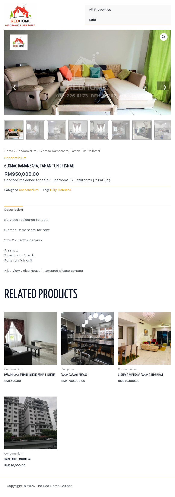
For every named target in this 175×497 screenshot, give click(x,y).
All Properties (100, 10)
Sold (92, 20)
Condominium (26, 151)
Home (8, 151)
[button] (164, 37)
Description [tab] (13, 210)
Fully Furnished (60, 190)
